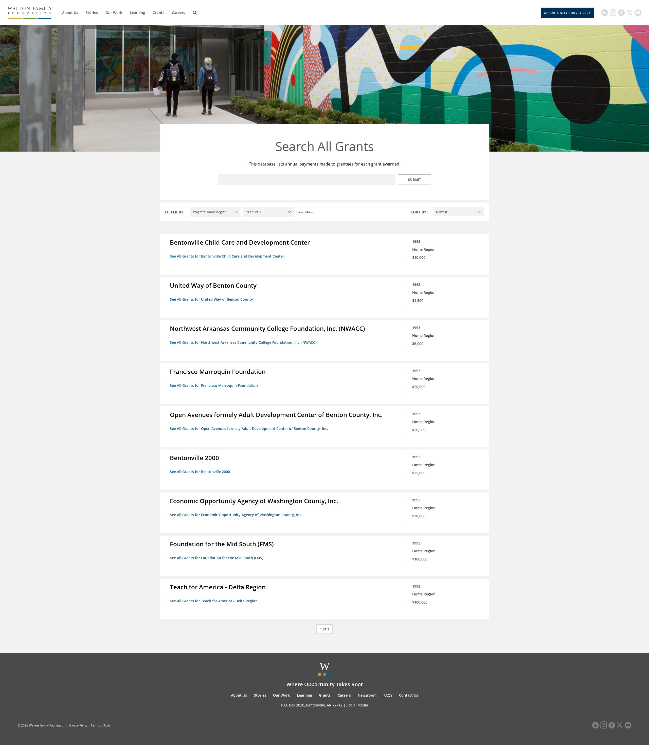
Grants (158, 12)
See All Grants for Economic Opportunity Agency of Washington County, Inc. (236, 514)
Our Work (113, 12)
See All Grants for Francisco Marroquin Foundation (214, 385)
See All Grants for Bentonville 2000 (200, 471)
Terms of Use (100, 725)
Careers (178, 12)
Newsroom (367, 695)
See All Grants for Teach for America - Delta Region (214, 600)
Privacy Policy (77, 725)
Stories (92, 12)
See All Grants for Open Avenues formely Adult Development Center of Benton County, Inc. (249, 428)
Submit (414, 179)
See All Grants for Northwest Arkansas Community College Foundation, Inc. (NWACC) (243, 342)
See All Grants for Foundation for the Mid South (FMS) (216, 557)
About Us (70, 12)
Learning (137, 12)
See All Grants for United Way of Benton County (211, 299)
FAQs (388, 695)
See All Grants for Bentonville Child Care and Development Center (227, 256)
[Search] (195, 13)
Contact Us (408, 695)
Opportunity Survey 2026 (567, 13)
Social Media (357, 705)
